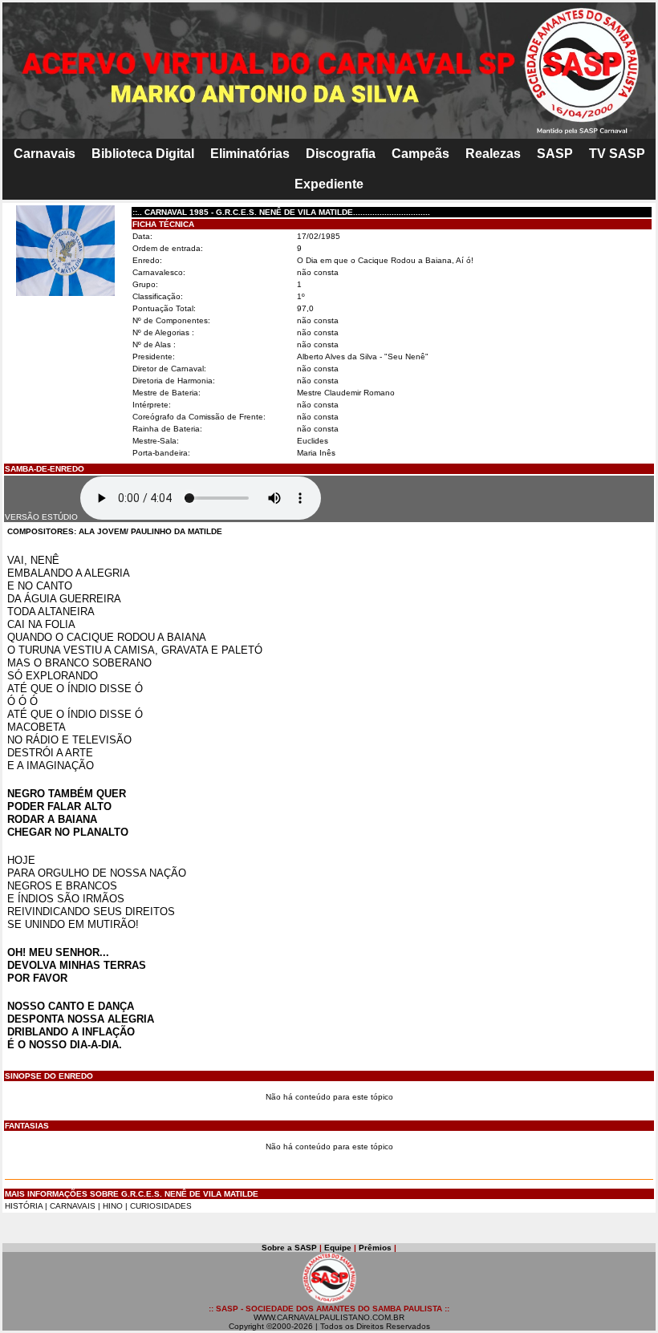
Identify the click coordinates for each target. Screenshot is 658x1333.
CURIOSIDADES (161, 1205)
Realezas (493, 153)
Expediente (329, 184)
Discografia (341, 153)
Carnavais (44, 153)
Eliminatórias (250, 153)
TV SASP (617, 153)
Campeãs (420, 153)
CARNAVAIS (74, 1205)
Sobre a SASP (289, 1247)
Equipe (337, 1247)
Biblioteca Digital (142, 153)
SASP (555, 153)
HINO (113, 1205)
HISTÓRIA (24, 1205)
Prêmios (375, 1247)
